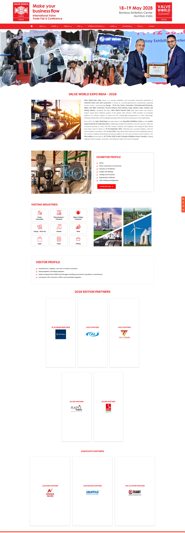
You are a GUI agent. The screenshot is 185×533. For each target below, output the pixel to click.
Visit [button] (79, 26)
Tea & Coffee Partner (135, 486)
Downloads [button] (126, 26)
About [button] (42, 26)
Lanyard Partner (50, 486)
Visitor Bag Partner (92, 486)
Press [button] (139, 26)
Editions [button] (67, 26)
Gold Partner (92, 327)
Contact (151, 26)
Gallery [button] (112, 26)
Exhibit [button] (54, 26)
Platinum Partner (61, 327)
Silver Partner (76, 402)
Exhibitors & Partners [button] (95, 26)
